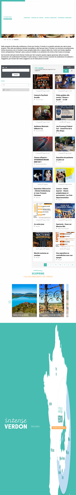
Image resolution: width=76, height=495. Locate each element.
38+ (60, 264)
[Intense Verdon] (7, 18)
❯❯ (72, 264)
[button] (27, 18)
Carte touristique (35, 426)
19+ (56, 264)
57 (64, 264)
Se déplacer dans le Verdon (59, 427)
